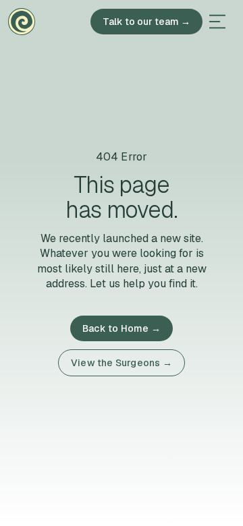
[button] (217, 21)
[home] (21, 21)
